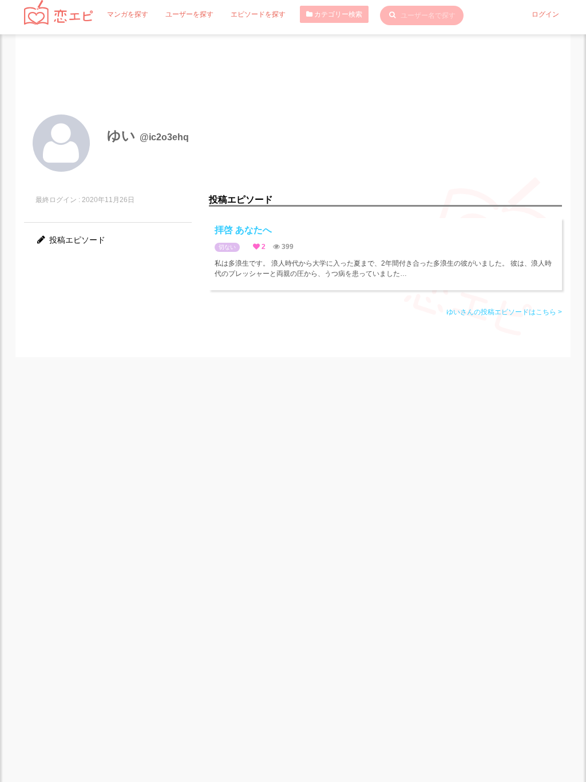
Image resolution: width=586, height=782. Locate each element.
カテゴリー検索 (337, 14)
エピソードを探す (258, 14)
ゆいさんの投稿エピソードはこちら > (504, 312)
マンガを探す (127, 14)
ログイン (545, 14)
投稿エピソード (76, 239)
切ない (227, 247)
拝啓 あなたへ (243, 230)
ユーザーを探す (189, 14)
